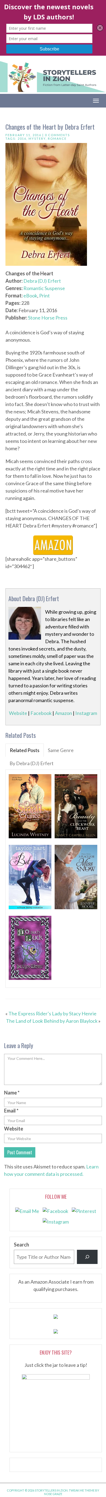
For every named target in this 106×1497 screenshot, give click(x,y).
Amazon (63, 713)
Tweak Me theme (82, 1490)
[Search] (87, 1257)
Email (11, 1111)
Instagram (86, 713)
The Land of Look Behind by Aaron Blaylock (52, 1021)
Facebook (41, 713)
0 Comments (57, 135)
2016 (22, 138)
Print (44, 296)
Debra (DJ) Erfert (42, 281)
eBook (30, 296)
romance (57, 138)
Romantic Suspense (44, 288)
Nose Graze (53, 1494)
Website (18, 713)
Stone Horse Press (47, 318)
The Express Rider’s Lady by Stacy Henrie (52, 1013)
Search (21, 1245)
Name (12, 1093)
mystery (37, 138)
